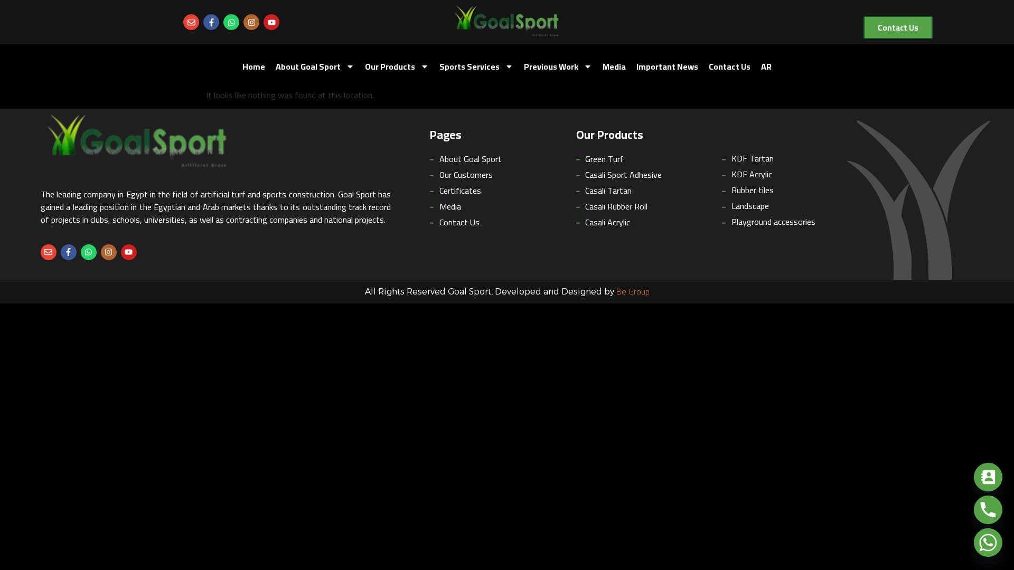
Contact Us (729, 66)
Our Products (390, 66)
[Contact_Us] (988, 477)
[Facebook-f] (211, 22)
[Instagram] (251, 22)
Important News (667, 66)
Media (614, 66)
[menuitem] (766, 66)
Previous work (551, 66)
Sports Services (469, 66)
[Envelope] (191, 22)
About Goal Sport (308, 66)
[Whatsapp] (231, 22)
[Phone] (988, 510)
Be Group (633, 291)
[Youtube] (271, 22)
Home (253, 66)
